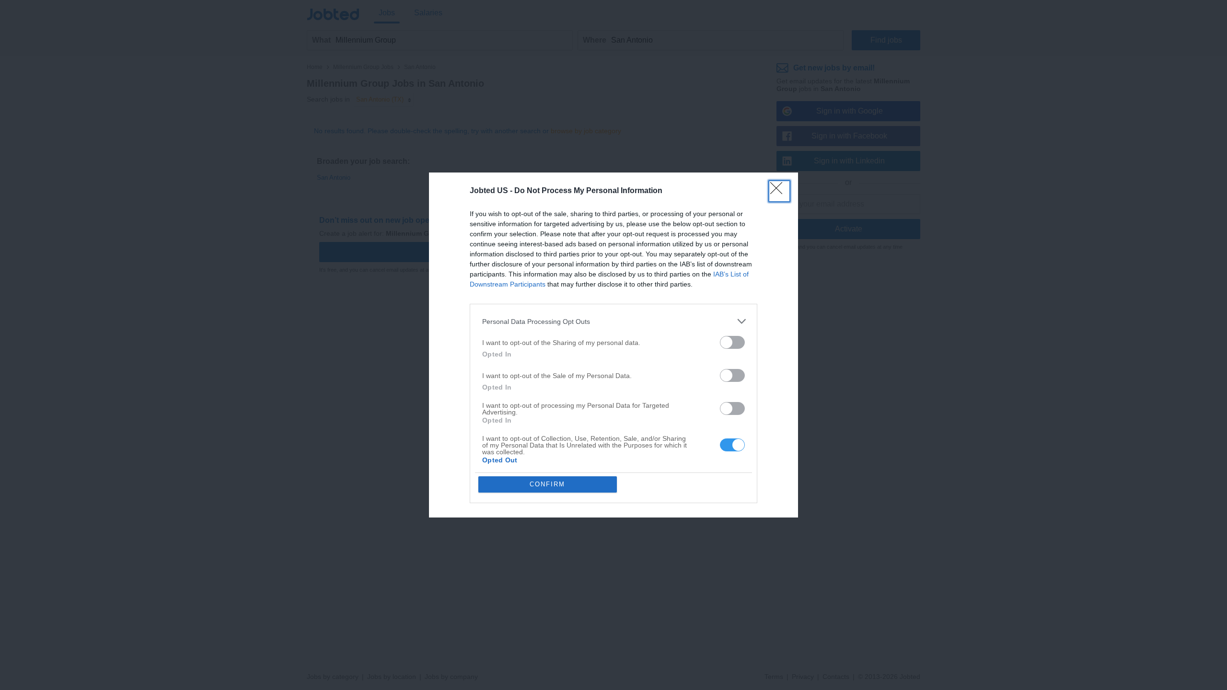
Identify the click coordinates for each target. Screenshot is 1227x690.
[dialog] (613, 345)
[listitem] (613, 321)
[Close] (779, 191)
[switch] (732, 342)
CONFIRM (547, 484)
